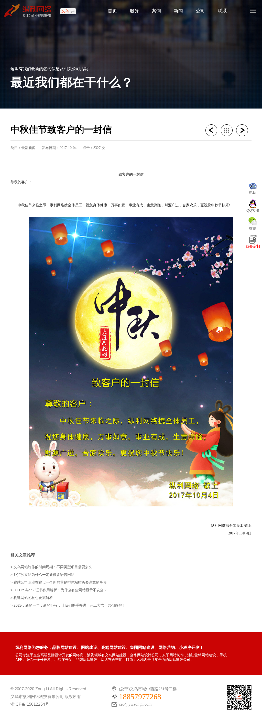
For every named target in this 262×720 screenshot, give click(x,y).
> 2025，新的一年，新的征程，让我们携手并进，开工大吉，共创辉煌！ (68, 605)
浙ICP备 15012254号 (29, 704)
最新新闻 (28, 148)
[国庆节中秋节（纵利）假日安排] (244, 130)
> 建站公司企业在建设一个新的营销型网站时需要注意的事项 (58, 582)
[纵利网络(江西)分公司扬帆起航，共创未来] (213, 130)
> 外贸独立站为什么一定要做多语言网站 (42, 575)
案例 (156, 10)
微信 (252, 228)
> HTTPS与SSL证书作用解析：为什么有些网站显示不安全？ (58, 590)
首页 (112, 10)
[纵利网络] (30, 10)
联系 (222, 10)
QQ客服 (252, 210)
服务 (134, 10)
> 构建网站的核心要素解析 (31, 598)
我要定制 (253, 246)
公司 (200, 10)
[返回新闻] (228, 130)
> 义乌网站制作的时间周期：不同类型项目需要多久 (51, 567)
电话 (252, 192)
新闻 (178, 10)
